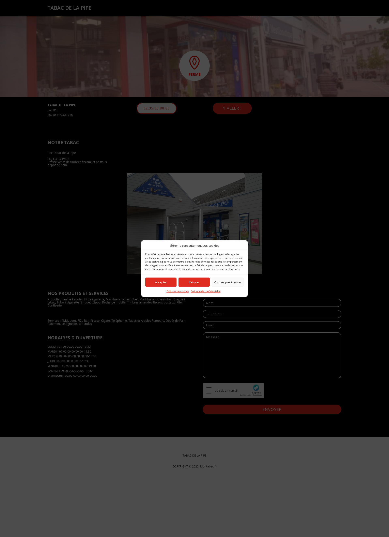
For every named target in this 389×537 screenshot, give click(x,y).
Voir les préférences (228, 282)
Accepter (161, 282)
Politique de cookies (178, 291)
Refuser (194, 282)
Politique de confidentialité (206, 291)
